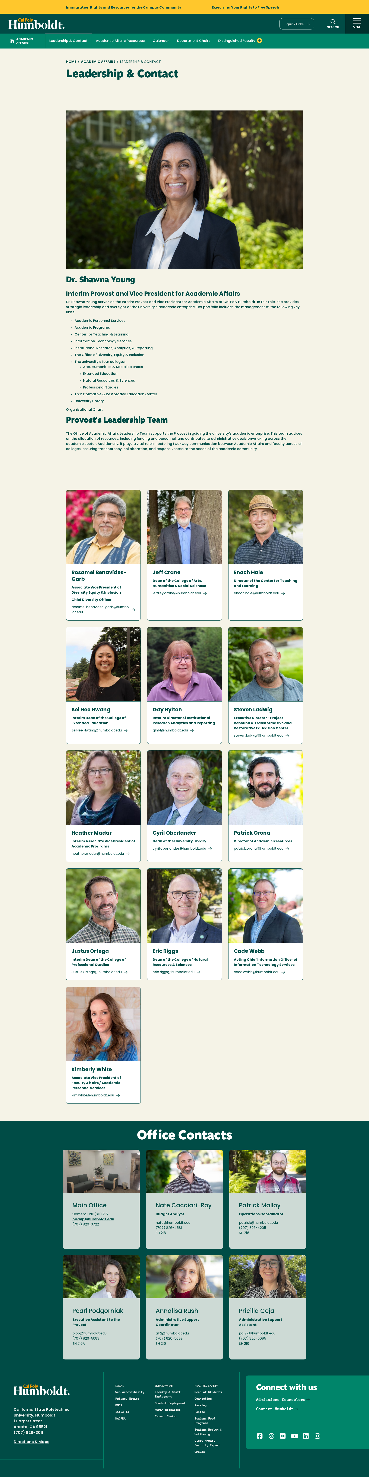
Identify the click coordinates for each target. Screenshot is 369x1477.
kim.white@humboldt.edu (93, 1095)
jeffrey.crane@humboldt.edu (177, 593)
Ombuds (200, 1451)
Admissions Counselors (280, 1399)
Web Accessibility (129, 1392)
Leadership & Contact (68, 41)
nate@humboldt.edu (173, 1223)
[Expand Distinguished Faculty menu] (259, 40)
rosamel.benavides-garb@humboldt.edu (100, 610)
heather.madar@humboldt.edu (98, 854)
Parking (200, 1405)
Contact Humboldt (275, 1408)
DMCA (118, 1405)
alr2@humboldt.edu (172, 1333)
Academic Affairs (24, 41)
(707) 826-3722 (85, 1224)
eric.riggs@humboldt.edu (174, 972)
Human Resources (167, 1409)
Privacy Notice (127, 1398)
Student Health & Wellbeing (208, 1432)
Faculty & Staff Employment (167, 1394)
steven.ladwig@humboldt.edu (258, 735)
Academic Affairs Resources (120, 41)
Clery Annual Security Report (207, 1443)
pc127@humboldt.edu (257, 1333)
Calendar (161, 41)
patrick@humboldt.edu (258, 1223)
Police (200, 1412)
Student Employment (170, 1403)
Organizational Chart (84, 410)
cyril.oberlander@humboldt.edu (179, 848)
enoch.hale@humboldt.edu (256, 593)
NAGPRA (120, 1418)
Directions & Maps (31, 1442)
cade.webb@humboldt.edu (256, 972)
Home (71, 62)
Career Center (166, 1416)
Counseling (203, 1398)
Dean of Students (208, 1392)
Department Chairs (193, 41)
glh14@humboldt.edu (170, 730)
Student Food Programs (205, 1421)
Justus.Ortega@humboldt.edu (97, 972)
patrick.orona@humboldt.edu (258, 848)
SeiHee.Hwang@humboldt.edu (97, 730)
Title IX (122, 1412)
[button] (296, 23)
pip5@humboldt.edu (89, 1333)
